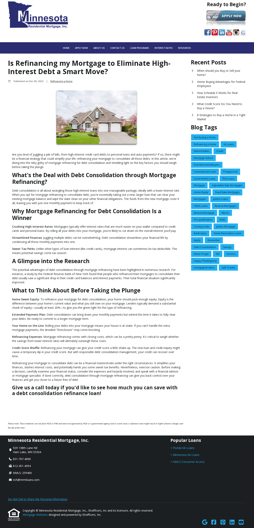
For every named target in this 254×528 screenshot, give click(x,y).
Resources (184, 47)
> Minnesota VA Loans (184, 455)
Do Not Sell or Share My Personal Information (37, 499)
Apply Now (81, 47)
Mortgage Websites (36, 515)
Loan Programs (139, 47)
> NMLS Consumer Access (187, 462)
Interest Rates (164, 47)
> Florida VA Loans (182, 448)
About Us (99, 47)
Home (66, 47)
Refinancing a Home (61, 81)
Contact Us (117, 47)
